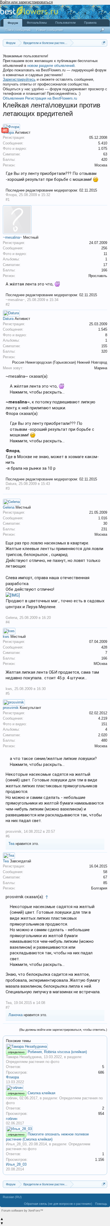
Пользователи (65, 22)
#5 (8, 693)
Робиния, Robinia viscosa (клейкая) (57, 1052)
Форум (13, 23)
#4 (8, 622)
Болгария (99, 888)
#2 (8, 304)
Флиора (12, 1077)
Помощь (101, 1203)
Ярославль (97, 276)
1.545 (102, 329)
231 (104, 529)
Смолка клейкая (41, 1093)
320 (104, 351)
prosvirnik (11, 708)
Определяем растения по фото (32, 1062)
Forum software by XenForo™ (22, 1210)
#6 (8, 836)
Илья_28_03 (16, 1144)
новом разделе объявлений (50, 65)
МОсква (100, 664)
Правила (90, 22)
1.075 (102, 148)
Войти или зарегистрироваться (26, 2)
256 (104, 248)
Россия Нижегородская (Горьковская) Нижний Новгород (59, 362)
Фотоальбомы (37, 22)
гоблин (11, 1098)
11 (105, 254)
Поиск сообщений (18, 30)
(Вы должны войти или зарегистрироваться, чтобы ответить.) (63, 1029)
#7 (8, 1007)
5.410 (102, 143)
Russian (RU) (12, 1197)
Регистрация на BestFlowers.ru (51, 98)
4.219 (102, 718)
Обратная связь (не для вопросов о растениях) (58, 1203)
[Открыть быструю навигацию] (103, 43)
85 (105, 883)
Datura (8, 319)
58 (105, 872)
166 (104, 270)
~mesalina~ (12, 237)
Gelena (8, 507)
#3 (8, 488)
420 (104, 159)
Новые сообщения (49, 30)
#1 (8, 199)
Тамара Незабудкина (23, 1057)
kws (6, 636)
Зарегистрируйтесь (19, 79)
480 (104, 740)
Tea (11, 843)
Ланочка (15, 1015)
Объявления (13, 98)
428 (104, 647)
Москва (100, 165)
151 (104, 724)
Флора (11, 195)
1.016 (102, 518)
